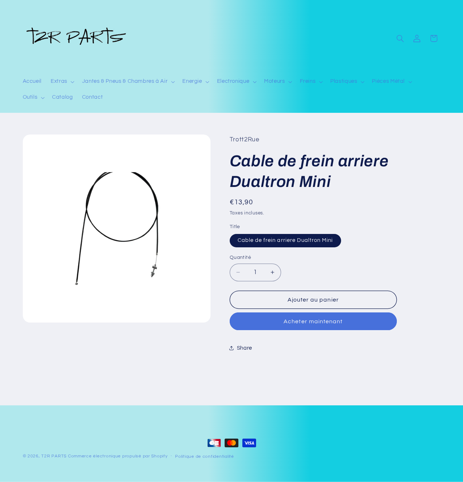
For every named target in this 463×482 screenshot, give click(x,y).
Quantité (240, 257)
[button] (62, 82)
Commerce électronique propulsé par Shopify (118, 456)
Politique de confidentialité (204, 456)
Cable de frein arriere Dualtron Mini (285, 240)
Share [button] (244, 348)
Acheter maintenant (313, 321)
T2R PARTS (54, 456)
